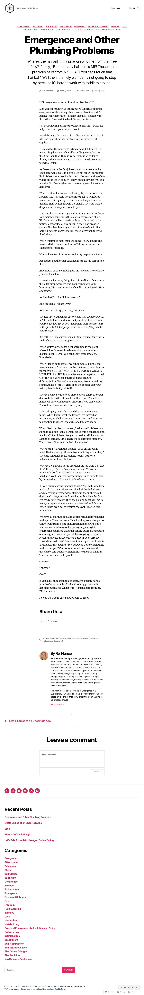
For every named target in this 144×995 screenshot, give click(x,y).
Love (124, 26)
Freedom (115, 26)
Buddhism (10, 877)
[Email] (37, 790)
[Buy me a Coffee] (6, 790)
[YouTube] (25, 790)
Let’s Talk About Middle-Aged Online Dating (29, 840)
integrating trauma (74, 638)
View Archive (57, 704)
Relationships (63, 30)
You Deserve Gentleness (108, 30)
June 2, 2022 (65, 90)
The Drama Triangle (15, 951)
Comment (96, 771)
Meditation (10, 920)
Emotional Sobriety (98, 26)
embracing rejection (58, 638)
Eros (7, 901)
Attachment (23, 26)
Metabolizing (31, 30)
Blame (8, 870)
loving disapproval (90, 638)
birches (46, 638)
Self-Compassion (14, 943)
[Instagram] (13, 790)
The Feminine (12, 955)
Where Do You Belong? (17, 834)
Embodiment (66, 26)
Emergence (80, 26)
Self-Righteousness (83, 30)
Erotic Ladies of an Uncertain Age (23, 823)
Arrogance (10, 858)
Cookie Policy (60, 989)
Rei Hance (49, 90)
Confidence (11, 881)
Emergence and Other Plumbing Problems (27, 817)
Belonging (38, 26)
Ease (7, 828)
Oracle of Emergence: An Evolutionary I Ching (30, 928)
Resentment (11, 939)
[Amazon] (31, 790)
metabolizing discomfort (53, 641)
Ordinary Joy (47, 30)
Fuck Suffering (12, 908)
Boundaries (51, 26)
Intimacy (9, 912)
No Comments (83, 90)
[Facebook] (19, 790)
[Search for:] (32, 970)
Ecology (9, 885)
